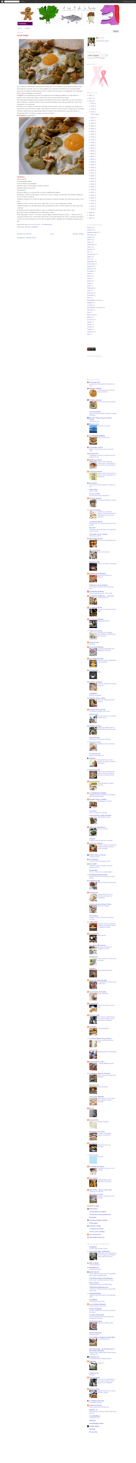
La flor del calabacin (96, 843)
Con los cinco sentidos (97, 1231)
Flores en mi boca (103, 829)
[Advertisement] (68, 1447)
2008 (90, 215)
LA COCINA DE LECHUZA (97, 793)
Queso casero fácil (103, 993)
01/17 (92, 206)
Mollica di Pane (94, 1389)
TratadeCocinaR (94, 881)
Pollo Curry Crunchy (103, 552)
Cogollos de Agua (95, 726)
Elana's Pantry (94, 1283)
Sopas (89, 256)
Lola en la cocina (95, 742)
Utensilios (90, 310)
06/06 (92, 151)
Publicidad (90, 288)
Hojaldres (90, 302)
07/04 (92, 142)
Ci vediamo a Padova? (96, 1402)
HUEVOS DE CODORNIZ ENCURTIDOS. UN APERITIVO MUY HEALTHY (106, 634)
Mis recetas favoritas (96, 538)
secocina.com (93, 453)
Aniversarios (91, 264)
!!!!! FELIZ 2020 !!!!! (103, 597)
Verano (89, 273)
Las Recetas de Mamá (96, 591)
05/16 (92, 159)
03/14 (92, 184)
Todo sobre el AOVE (95, 536)
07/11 (92, 140)
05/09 (92, 162)
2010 (90, 101)
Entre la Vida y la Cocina (97, 855)
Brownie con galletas (95, 695)
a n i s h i (101, 37)
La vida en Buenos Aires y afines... (100, 1038)
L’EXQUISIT (93, 693)
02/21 (92, 192)
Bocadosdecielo (94, 781)
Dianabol (92, 1375)
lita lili (91, 1108)
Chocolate (90, 295)
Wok (88, 334)
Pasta (89, 278)
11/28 (92, 109)
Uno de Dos (93, 483)
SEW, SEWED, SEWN (104, 817)
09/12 (92, 131)
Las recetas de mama (96, 658)
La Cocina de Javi (95, 1234)
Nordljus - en (93, 1410)
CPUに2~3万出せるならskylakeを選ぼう (101, 872)
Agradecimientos (92, 232)
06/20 (92, 145)
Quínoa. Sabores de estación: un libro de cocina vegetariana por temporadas (107, 475)
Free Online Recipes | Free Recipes (100, 1278)
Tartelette (92, 1429)
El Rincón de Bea (95, 1226)
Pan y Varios (93, 1178)
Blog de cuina (93, 424)
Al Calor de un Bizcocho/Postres (100, 1214)
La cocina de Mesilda (96, 647)
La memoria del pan (96, 521)
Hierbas (89, 322)
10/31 (92, 120)
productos (90, 293)
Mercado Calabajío (95, 388)
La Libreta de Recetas (96, 619)
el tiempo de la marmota (97, 709)
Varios (89, 247)
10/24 (92, 123)
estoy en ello (93, 1050)
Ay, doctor (92, 644)
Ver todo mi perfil (102, 41)
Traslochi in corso (94, 1417)
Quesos (89, 281)
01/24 (92, 203)
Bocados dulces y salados (98, 799)
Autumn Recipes (94, 1334)
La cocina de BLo (95, 412)
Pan (88, 252)
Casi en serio (93, 1155)
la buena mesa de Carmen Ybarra (100, 904)
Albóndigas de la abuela (105, 801)
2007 (90, 218)
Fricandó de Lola (94, 421)
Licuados (90, 305)
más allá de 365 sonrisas (97, 945)
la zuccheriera (94, 933)
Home (20, 28)
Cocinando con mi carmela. (98, 534)
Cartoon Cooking (95, 510)
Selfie (99, 672)
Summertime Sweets (95, 1269)
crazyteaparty (93, 1003)
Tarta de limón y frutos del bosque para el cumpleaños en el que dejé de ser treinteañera (106, 463)
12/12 (92, 106)
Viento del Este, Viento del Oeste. (100, 815)
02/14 (92, 195)
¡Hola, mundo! (93, 491)
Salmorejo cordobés (103, 906)
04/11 (92, 173)
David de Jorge (94, 1206)
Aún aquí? (100, 1156)
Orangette (92, 1361)
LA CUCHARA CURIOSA (97, 436)
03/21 (92, 181)
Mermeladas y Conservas (95, 307)
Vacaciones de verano (104, 426)
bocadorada (93, 870)
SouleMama (93, 1299)
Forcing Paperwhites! (104, 1339)
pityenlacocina (94, 1085)
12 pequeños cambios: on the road (99, 711)
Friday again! (93, 1223)
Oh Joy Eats (93, 1432)
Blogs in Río (91, 315)
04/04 (92, 176)
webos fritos (93, 489)
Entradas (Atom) (31, 237)
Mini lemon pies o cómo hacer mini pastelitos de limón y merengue (106, 1100)
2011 (90, 98)
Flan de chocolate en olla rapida (107, 563)
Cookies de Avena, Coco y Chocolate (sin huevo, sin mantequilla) (105, 896)
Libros (89, 286)
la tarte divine (93, 1120)
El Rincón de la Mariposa (97, 573)
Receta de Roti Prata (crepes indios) (99, 861)
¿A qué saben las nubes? (97, 1211)
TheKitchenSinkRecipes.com (98, 1287)
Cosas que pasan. (103, 1087)
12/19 (92, 103)
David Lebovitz (94, 1272)
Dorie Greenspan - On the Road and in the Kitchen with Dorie (101, 1349)
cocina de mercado (95, 471)
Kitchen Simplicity (95, 1333)
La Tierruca (93, 1143)
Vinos (89, 290)
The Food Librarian (95, 1321)
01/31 (92, 201)
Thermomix (90, 244)
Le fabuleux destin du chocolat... (100, 1073)
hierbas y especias (95, 400)
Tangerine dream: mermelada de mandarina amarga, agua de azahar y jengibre (107, 846)
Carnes (89, 237)
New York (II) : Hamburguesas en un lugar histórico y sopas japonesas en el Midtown (106, 1018)
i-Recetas (92, 758)
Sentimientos (91, 254)
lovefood (92, 839)
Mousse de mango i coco (96, 755)
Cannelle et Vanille (95, 1405)
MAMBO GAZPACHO (104, 621)
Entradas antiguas (78, 234)
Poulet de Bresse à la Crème (97, 1306)
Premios (89, 327)
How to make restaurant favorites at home (101, 1280)
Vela (88, 312)
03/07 (92, 187)
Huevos (27, 227)
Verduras (90, 230)
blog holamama (94, 737)
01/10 (92, 209)
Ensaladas (90, 271)
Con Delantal (93, 859)
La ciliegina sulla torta (96, 1401)
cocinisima (93, 811)
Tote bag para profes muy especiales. (100, 739)
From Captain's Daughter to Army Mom (102, 1337)
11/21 (92, 112)
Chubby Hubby (94, 1426)
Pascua (89, 324)
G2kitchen (92, 1420)
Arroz (88, 259)
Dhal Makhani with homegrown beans (100, 1358)
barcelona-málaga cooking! (98, 1220)
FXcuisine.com (94, 1357)
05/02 (92, 165)
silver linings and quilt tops (97, 1301)
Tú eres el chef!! (94, 494)
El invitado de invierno (96, 1166)
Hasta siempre (102, 935)
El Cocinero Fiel (94, 382)
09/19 (92, 129)
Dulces (89, 227)
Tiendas (89, 329)
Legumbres (35, 227)
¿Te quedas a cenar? (96, 447)
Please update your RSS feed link (99, 1407)
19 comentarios (46, 224)
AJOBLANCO (93, 922)
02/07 (92, 198)
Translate (102, 58)
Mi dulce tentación (95, 498)
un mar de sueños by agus (98, 980)
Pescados (90, 235)
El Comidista (93, 916)
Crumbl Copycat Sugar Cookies (98, 1248)
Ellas (88, 298)
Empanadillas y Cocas (94, 300)
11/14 (92, 117)
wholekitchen (93, 957)
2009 (90, 212)
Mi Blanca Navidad (103, 1121)
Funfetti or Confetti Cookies (105, 1323)
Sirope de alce (94, 642)
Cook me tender (94, 1015)
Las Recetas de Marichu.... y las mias (101, 596)
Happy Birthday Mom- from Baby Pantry (100, 1284)
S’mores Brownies (94, 1265)
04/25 (92, 167)
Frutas (89, 242)
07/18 (92, 137)
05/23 (92, 156)
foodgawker (93, 1247)
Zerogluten (92, 1217)
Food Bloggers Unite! (96, 1423)
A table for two (94, 1373)
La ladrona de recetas (96, 1229)
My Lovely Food (94, 550)
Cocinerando (93, 892)
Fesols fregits (22, 35)
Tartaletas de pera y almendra (106, 744)
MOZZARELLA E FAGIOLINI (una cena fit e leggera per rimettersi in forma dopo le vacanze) (107, 1254)
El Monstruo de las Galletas (98, 585)
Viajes (89, 283)
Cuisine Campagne (95, 1309)
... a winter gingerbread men (106, 1063)
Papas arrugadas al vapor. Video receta (100, 593)
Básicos (89, 317)
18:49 (38, 224)
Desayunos (90, 268)
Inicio (52, 234)
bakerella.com (94, 1267)
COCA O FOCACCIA (103, 437)
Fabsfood (92, 968)
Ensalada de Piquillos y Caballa (107, 500)
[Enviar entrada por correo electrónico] (52, 224)
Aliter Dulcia (93, 1209)
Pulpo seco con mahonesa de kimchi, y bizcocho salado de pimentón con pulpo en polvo (106, 773)
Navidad (89, 249)
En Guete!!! (93, 864)
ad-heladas (92, 1027)
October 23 (101, 1363)
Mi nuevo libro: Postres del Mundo (99, 495)
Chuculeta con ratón (96, 1194)
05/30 (92, 153)
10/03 (92, 126)
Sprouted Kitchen (95, 1293)
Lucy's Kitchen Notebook (97, 1304)
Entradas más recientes (24, 234)
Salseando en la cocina (97, 1131)
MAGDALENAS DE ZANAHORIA (107, 1052)
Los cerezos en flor (95, 607)
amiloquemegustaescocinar (98, 874)
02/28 (92, 189)
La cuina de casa (94, 753)
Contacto (27, 28)
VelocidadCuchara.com (97, 1237)
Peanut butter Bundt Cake (105, 970)
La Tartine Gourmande (96, 1315)
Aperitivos (90, 266)
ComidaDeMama (94, 1416)
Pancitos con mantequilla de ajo (107, 540)
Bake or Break (93, 1263)
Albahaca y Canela (95, 460)
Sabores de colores (95, 631)
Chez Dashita (93, 670)
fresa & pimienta (94, 770)
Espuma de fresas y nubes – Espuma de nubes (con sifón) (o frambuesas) (107, 761)
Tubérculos (90, 332)
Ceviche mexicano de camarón (106, 402)
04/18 (92, 170)
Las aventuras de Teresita (97, 992)
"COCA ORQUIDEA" (103, 1028)
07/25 (92, 134)
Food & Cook (93, 714)
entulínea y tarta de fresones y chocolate (101, 840)
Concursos (90, 319)
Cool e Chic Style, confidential (99, 1251)
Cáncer (89, 239)
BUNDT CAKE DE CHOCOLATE (107, 882)
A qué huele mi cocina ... (97, 1061)
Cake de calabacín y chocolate (98, 812)
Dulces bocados (94, 562)
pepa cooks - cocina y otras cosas (100, 1190)
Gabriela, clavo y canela (97, 698)
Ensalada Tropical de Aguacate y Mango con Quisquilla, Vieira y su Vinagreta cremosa (107, 925)
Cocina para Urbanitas (96, 1096)
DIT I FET (92, 528)
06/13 (92, 148)
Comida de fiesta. (94, 856)
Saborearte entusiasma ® (97, 827)
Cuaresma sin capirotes (96, 1191)
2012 (90, 95)
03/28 (92, 178)
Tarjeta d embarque (95, 682)
